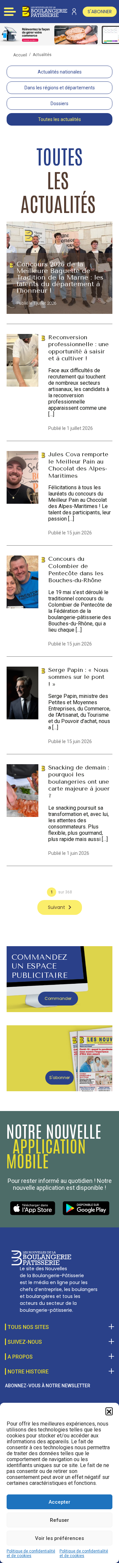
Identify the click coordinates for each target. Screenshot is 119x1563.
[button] (109, 1411)
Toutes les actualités (59, 119)
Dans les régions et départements (59, 87)
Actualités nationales (60, 72)
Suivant (56, 907)
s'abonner (100, 11)
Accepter (59, 1502)
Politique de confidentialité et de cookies (31, 1553)
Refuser (59, 1520)
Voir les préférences (59, 1538)
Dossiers (59, 103)
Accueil (20, 55)
